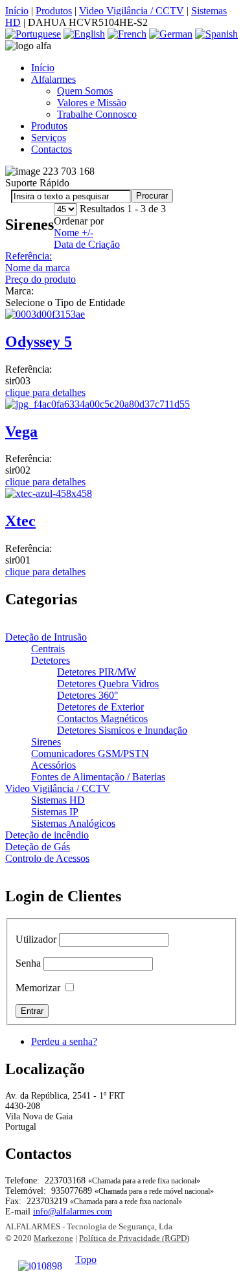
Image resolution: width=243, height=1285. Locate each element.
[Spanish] (216, 34)
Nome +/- (73, 232)
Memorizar (38, 987)
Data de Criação (87, 244)
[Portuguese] (33, 34)
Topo (86, 1259)
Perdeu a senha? (64, 1041)
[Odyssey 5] (45, 314)
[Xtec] (48, 493)
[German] (170, 34)
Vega (21, 431)
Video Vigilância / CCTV (131, 10)
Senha (28, 963)
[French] (127, 34)
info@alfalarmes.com (72, 1211)
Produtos (54, 10)
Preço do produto (40, 279)
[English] (84, 34)
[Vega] (97, 404)
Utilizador (36, 939)
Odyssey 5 (38, 341)
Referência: (28, 255)
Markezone (53, 1238)
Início (17, 10)
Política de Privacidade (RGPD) (134, 1238)
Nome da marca (37, 267)
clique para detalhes (45, 392)
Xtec (20, 520)
